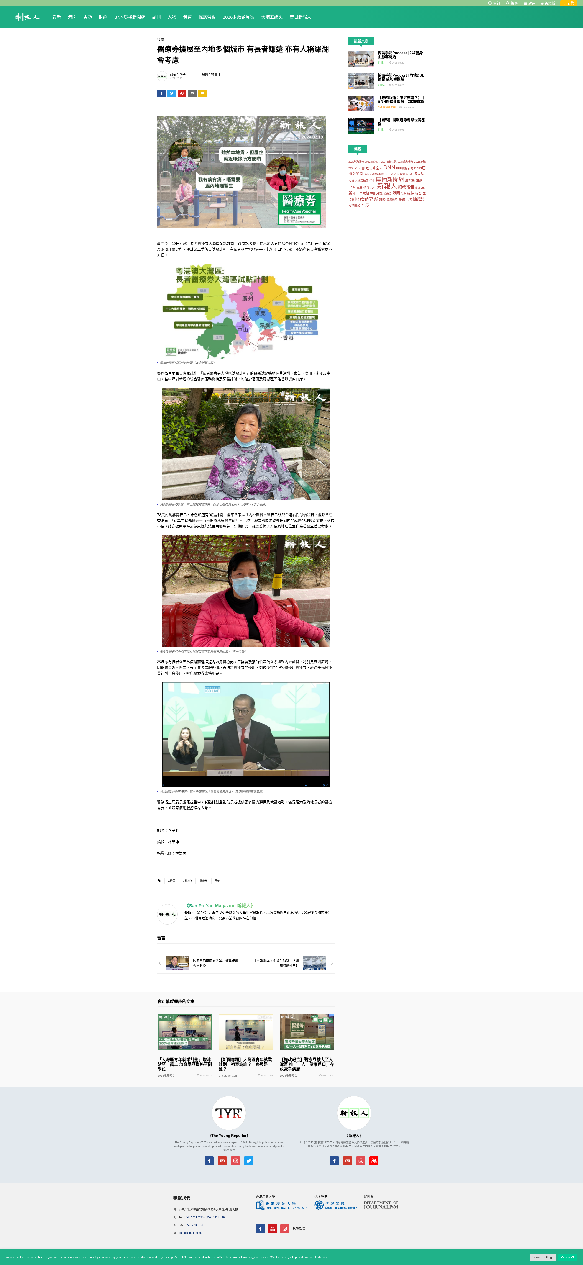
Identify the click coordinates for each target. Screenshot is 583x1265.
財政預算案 (366, 198)
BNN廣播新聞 (404, 168)
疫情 (410, 193)
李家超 (364, 193)
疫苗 (418, 193)
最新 (56, 17)
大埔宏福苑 (361, 180)
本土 (355, 193)
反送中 (410, 174)
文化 (373, 187)
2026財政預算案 (238, 17)
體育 (187, 17)
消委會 (388, 193)
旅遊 (417, 187)
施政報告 (406, 187)
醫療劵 (203, 880)
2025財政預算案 (367, 168)
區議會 (401, 173)
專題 (87, 17)
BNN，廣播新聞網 (374, 174)
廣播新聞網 (390, 179)
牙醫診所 (187, 880)
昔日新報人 (300, 17)
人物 (172, 17)
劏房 (393, 174)
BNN (389, 167)
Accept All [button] (568, 1257)
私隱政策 (299, 1229)
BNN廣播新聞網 (129, 17)
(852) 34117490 (194, 1217)
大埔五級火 (272, 17)
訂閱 (570, 3)
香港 (365, 205)
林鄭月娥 (376, 193)
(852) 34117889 (215, 1217)
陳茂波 (419, 199)
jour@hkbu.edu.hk (190, 1232)
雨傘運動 (354, 205)
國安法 (419, 174)
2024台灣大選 (389, 161)
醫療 (402, 199)
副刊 (156, 17)
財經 (103, 17)
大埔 (351, 180)
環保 (403, 193)
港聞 (72, 17)
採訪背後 (207, 17)
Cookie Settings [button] (542, 1257)
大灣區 (171, 880)
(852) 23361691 (195, 1225)
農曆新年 (392, 199)
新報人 (381, 62)
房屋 (359, 187)
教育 (366, 187)
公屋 (387, 174)
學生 (372, 180)
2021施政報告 (356, 161)
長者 (217, 880)
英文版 (550, 3)
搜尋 (514, 3)
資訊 (496, 3)
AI (381, 168)
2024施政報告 (405, 161)
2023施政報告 (372, 161)
